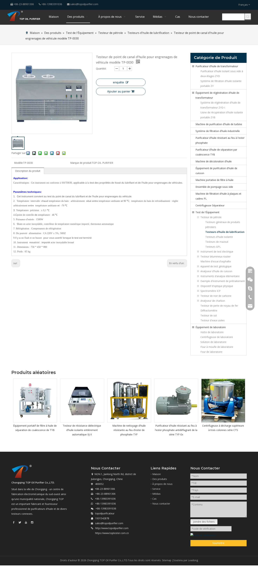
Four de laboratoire (211, 351)
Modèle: (18, 162)
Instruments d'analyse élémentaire (220, 276)
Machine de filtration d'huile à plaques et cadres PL (218, 196)
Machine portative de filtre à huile (214, 180)
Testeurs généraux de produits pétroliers (222, 224)
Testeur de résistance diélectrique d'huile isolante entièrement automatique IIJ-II (82, 430)
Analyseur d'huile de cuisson (216, 271)
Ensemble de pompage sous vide (214, 186)
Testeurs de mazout (216, 241)
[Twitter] (20, 522)
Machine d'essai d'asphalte (215, 261)
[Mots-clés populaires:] (248, 16)
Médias (156, 493)
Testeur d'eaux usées (212, 320)
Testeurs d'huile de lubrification (224, 232)
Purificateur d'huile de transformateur (217, 66)
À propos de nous (162, 484)
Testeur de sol (208, 315)
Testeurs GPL (213, 246)
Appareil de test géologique (215, 266)
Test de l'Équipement (207, 212)
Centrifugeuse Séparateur (210, 205)
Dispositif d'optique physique (216, 286)
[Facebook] (13, 522)
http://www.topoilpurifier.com (111, 528)
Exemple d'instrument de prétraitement (222, 281)
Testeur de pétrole (210, 217)
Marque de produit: (81, 162)
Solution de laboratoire (213, 342)
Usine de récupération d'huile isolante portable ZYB (221, 115)
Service (156, 488)
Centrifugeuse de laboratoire (216, 337)
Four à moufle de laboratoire (216, 347)
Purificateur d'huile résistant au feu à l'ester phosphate (220, 140)
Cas (154, 498)
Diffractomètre (208, 310)
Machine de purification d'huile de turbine (219, 124)
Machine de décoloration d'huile (214, 161)
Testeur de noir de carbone (215, 295)
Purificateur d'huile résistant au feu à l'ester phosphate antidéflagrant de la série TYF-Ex (176, 430)
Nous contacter (161, 503)
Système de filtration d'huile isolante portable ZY (221, 83)
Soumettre (218, 543)
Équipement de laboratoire (211, 327)
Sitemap (166, 560)
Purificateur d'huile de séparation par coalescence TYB (216, 152)
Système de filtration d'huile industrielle (218, 131)
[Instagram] (32, 522)
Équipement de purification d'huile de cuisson (216, 171)
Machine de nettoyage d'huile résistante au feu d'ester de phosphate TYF (129, 430)
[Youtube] (26, 522)
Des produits (159, 479)
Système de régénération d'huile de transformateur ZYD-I (220, 105)
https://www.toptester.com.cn (112, 533)
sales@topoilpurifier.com (84, 4)
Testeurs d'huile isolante (219, 236)
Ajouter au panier (118, 91)
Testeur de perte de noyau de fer (219, 305)
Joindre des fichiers (204, 521)
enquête (118, 82)
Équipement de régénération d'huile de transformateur (217, 95)
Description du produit (27, 171)
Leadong (193, 560)
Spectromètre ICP (210, 291)
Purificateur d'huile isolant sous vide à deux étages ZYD (221, 73)
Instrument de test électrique (216, 251)
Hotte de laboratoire (212, 332)
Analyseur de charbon (212, 300)
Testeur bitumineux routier (215, 256)
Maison (156, 474)
